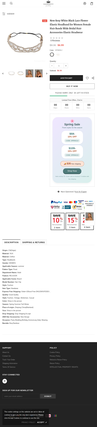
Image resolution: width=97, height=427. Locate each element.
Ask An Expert (81, 192)
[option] (24, 42)
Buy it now (72, 86)
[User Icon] (84, 3)
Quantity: (53, 61)
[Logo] (48, 3)
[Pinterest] (4, 381)
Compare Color (39, 61)
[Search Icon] (11, 3)
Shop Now (72, 171)
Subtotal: (53, 71)
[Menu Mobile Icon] (3, 3)
